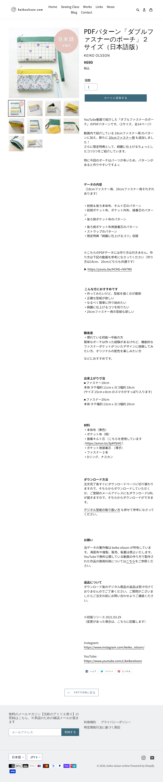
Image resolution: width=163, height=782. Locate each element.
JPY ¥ (34, 757)
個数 (88, 80)
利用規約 (90, 722)
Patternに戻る (84, 692)
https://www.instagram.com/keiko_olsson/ (114, 647)
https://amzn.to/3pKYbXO (103, 443)
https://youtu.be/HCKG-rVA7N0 (110, 269)
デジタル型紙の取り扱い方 (102, 509)
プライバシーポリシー (116, 722)
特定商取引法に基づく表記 (102, 727)
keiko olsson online (118, 766)
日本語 (16, 757)
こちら (130, 561)
